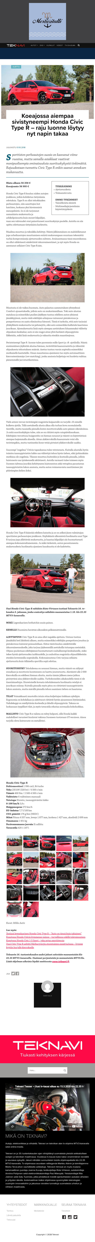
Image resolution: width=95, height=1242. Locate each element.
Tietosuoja (11, 1220)
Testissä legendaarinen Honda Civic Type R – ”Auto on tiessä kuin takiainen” (44, 933)
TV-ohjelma (70, 45)
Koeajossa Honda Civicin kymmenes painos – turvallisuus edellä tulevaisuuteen (45, 937)
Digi (42, 45)
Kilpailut (51, 45)
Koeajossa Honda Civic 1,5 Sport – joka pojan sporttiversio (35, 940)
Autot (34, 45)
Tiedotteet (65, 1211)
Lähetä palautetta (14, 1215)
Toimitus (10, 1211)
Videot (60, 45)
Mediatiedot (39, 1211)
